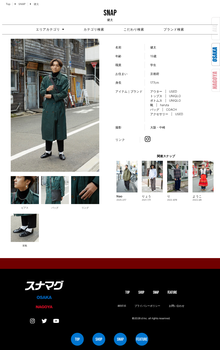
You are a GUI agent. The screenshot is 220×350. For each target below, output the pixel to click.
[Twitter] (44, 321)
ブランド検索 (173, 29)
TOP (127, 292)
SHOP (141, 292)
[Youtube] (56, 321)
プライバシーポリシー (147, 305)
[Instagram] (32, 321)
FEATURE (172, 292)
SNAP (156, 292)
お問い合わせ (176, 305)
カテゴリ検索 (94, 29)
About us (122, 305)
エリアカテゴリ (48, 29)
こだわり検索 (134, 29)
